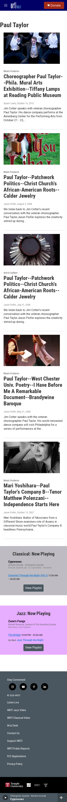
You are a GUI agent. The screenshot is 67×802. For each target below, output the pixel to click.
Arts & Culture (11, 272)
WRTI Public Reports (18, 748)
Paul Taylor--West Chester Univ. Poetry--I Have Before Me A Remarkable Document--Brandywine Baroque (33, 391)
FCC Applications (16, 756)
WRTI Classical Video (18, 718)
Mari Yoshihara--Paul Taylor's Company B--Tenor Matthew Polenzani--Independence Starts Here (33, 494)
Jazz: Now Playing (33, 613)
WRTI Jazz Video (16, 710)
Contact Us (13, 733)
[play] (5, 797)
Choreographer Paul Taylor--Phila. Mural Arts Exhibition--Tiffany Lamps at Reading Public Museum (33, 85)
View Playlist (33, 588)
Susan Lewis (10, 103)
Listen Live (13, 702)
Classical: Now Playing (33, 554)
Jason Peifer (10, 204)
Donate (56, 5)
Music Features (11, 71)
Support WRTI (15, 741)
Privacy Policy (15, 764)
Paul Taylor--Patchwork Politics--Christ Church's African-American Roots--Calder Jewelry (31, 186)
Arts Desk (12, 725)
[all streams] (62, 797)
